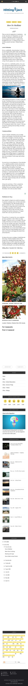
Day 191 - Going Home (15, 480)
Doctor (21, 639)
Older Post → (21, 367)
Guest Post (9, 642)
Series (19, 648)
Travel (21, 652)
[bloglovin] (16, 1)
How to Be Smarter (8, 413)
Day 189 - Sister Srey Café (16, 498)
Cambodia (18, 635)
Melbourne (12, 645)
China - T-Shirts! (6, 387)
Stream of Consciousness (8, 652)
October (7, 563)
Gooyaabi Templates (17, 683)
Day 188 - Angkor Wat (15, 507)
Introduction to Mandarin (10, 320)
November (7, 560)
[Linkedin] (13, 401)
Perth (8, 648)
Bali (13, 635)
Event (4, 642)
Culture (17, 639)
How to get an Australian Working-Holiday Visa (16, 444)
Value (10, 655)
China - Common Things (8, 384)
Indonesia (23, 642)
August (7, 569)
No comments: (21, 253)
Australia (10, 635)
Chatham (5, 639)
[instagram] (15, 1)
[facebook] (12, 1)
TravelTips (5, 655)
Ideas (19, 22)
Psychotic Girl (13, 248)
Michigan (17, 645)
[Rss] (22, 401)
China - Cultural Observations (9, 382)
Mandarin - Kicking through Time (12, 303)
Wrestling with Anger (9, 554)
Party (4, 648)
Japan (4, 645)
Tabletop (17, 652)
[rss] (18, 1)
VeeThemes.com (14, 681)
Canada (8, 22)
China (9, 639)
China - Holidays (6, 390)
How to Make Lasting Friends (11, 556)
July (6, 572)
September (7, 566)
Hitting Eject (15, 680)
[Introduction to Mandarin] (14, 312)
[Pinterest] (18, 401)
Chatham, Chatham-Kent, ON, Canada (16, 323)
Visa (13, 655)
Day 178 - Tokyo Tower (15, 526)
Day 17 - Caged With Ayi (16, 517)
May (6, 578)
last (7, 645)
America (5, 635)
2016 (5, 541)
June (6, 575)
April (6, 580)
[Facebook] (5, 401)
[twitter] (13, 1)
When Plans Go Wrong (10, 551)
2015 (5, 544)
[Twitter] (9, 401)
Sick (22, 648)
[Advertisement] (12, 595)
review (11, 648)
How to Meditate (8, 549)
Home (4, 376)
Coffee (13, 639)
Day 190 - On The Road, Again (17, 471)
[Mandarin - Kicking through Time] (14, 281)
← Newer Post (7, 367)
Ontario (22, 645)
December (7, 547)
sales (15, 648)
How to (14, 22)
